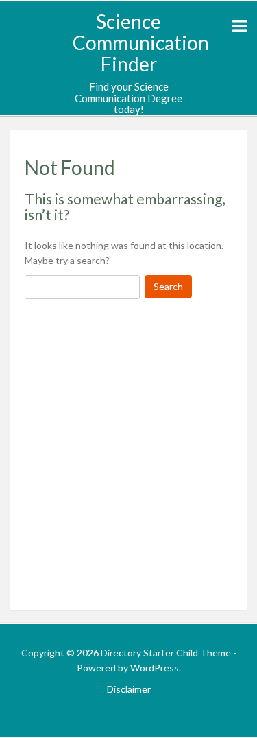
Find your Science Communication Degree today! (128, 97)
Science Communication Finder (141, 42)
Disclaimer (129, 689)
